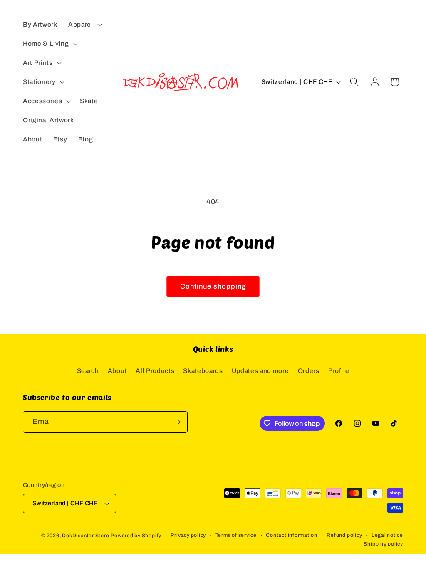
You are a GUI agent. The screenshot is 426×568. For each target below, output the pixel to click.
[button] (84, 24)
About (117, 370)
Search (88, 370)
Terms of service (236, 535)
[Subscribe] (177, 422)
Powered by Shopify (136, 535)
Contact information (291, 535)
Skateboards (203, 370)
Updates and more (260, 370)
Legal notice (387, 535)
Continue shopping (213, 286)
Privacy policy (188, 535)
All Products (155, 370)
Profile (338, 370)
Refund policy (344, 535)
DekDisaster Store (85, 535)
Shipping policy (383, 544)
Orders (309, 370)
